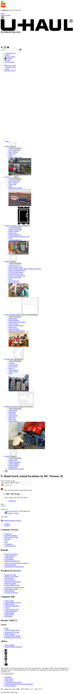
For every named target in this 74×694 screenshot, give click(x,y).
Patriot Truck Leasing (11, 589)
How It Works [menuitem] (12, 366)
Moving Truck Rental (11, 554)
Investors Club (11, 609)
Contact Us (8, 534)
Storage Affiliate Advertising (13, 647)
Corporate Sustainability (12, 606)
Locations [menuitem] (9, 58)
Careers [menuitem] (7, 55)
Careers (7, 607)
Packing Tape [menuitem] (12, 327)
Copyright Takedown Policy (13, 682)
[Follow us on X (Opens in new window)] (6, 662)
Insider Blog (11, 611)
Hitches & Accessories (26, 406)
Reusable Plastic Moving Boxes (14, 566)
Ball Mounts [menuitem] (12, 412)
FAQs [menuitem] (10, 155)
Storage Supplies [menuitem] (13, 282)
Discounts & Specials (11, 592)
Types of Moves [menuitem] (13, 370)
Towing (7, 177)
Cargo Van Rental (10, 556)
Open (2, 13)
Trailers (12, 146)
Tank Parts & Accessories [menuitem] (16, 469)
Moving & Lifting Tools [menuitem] (15, 325)
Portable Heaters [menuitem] (13, 465)
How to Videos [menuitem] (13, 152)
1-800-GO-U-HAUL (11, 511)
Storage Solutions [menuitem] (13, 329)
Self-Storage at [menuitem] (15, 267)
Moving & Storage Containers (17, 563)
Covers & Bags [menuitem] (13, 324)
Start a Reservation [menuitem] (14, 150)
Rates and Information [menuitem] (15, 229)
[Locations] (8, 47)
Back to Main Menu (15, 148)
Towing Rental (9, 559)
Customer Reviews (10, 546)
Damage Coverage (10, 583)
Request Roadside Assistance (12, 520)
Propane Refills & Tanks (12, 585)
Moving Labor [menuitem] (9, 359)
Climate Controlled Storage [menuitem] (16, 270)
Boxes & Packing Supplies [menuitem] (13, 314)
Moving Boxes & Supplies (13, 582)
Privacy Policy (9, 679)
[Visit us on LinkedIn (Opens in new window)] (6, 660)
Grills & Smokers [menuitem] (13, 463)
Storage (12, 261)
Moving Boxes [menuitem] (13, 318)
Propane (13, 456)
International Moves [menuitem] (14, 235)
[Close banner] (2, 2)
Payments (8, 539)
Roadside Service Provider (13, 637)
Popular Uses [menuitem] (12, 233)
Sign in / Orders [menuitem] (11, 65)
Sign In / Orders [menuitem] (9, 62)
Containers (23, 225)
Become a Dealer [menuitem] (10, 57)
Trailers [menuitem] (7, 146)
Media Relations (10, 613)
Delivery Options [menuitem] (13, 231)
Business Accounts (10, 575)
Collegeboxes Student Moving (14, 587)
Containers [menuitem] (11, 225)
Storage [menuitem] (7, 261)
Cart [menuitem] (8, 60)
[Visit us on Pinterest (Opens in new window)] (6, 657)
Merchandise (8, 616)
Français (7, 524)
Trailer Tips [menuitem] (11, 154)
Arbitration (8, 677)
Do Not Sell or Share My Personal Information (19, 684)
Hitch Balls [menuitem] (11, 417)
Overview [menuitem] (11, 363)
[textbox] (21, 483)
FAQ (6, 542)
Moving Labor (19, 359)
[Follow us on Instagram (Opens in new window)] (6, 654)
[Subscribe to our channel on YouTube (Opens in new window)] (6, 665)
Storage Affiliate (10, 645)
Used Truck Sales (10, 580)
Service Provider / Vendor (12, 636)
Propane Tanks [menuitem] (13, 467)
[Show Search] (5, 47)
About (9, 601)
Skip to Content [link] (5, 15)
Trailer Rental (9, 557)
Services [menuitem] (11, 368)
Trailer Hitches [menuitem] (12, 410)
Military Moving (10, 604)
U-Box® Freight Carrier (12, 630)
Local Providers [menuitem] (13, 365)
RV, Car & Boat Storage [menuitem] (15, 272)
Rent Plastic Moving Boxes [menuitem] (16, 330)
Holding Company (13, 602)
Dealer (7, 628)
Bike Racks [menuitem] (12, 414)
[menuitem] (40, 181)
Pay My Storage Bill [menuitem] (14, 277)
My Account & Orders (11, 537)
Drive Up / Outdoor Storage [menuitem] (16, 275)
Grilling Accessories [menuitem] (14, 462)
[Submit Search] (20, 50)
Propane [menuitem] (7, 456)
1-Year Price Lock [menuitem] (10, 53)
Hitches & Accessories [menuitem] (15, 157)
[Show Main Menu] (2, 17)
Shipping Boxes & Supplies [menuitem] (16, 322)
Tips (6, 541)
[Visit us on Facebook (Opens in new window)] (6, 651)
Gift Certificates (9, 591)
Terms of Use (9, 680)
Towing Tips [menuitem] (12, 184)
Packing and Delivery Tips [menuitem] (18, 236)
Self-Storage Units (10, 565)
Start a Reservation (14, 181)
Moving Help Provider (12, 632)
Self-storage (12, 501)
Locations (10, 686)
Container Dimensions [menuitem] (15, 240)
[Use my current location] (12, 483)
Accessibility (8, 544)
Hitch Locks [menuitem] (12, 419)
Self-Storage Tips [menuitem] (13, 281)
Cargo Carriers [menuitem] (12, 415)
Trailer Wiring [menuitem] (12, 421)
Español (7, 525)
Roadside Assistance (11, 535)
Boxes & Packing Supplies (29, 314)
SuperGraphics (9, 614)
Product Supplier (10, 634)
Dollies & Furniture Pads (12, 561)
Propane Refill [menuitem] (12, 460)
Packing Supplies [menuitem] (13, 320)
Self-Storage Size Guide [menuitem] (15, 274)
